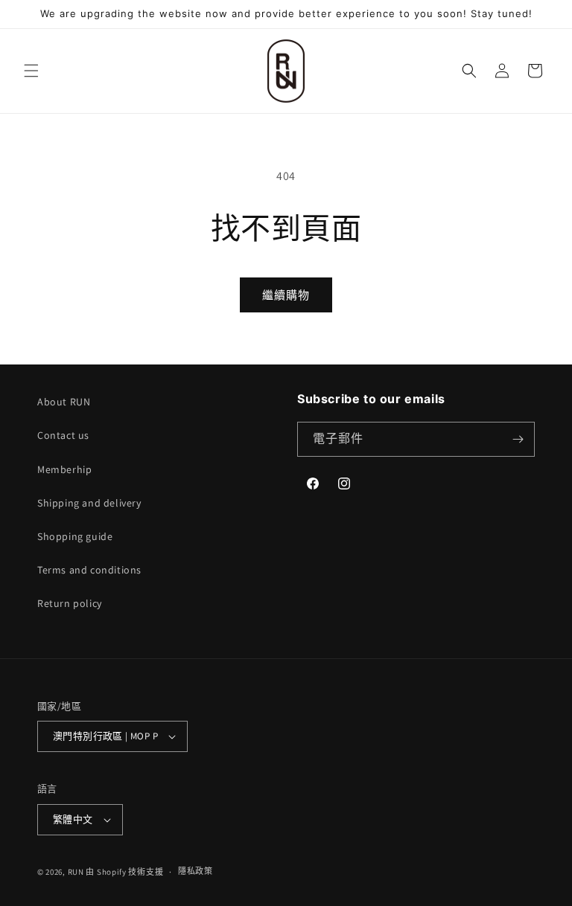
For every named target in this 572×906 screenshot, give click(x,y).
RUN (76, 872)
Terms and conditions (89, 569)
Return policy (69, 603)
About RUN (63, 401)
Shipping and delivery (89, 503)
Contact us (63, 435)
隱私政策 (195, 871)
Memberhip (64, 469)
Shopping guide (74, 536)
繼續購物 (286, 295)
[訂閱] (517, 439)
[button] (31, 70)
